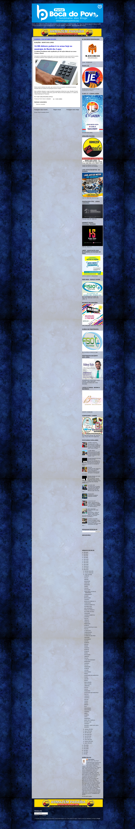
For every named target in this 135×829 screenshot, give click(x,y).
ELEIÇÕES (86, 727)
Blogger (98, 818)
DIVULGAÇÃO (87, 589)
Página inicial (57, 109)
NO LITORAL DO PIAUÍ (89, 611)
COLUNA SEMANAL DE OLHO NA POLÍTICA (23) (94, 459)
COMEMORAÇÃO (88, 594)
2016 (85, 569)
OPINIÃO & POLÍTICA (92, 442)
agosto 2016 (87, 731)
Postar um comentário (40, 104)
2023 (85, 557)
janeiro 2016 (87, 743)
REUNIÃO (86, 596)
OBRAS (86, 713)
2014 (85, 747)
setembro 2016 (88, 729)
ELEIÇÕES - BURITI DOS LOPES (91, 725)
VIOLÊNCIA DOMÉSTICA (89, 604)
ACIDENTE (86, 576)
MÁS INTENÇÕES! (88, 608)
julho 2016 (87, 732)
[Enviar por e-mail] (56, 99)
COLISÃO (86, 670)
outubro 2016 (87, 574)
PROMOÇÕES (91, 494)
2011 (85, 752)
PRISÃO (86, 586)
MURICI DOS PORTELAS (89, 720)
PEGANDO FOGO (88, 606)
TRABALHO (86, 622)
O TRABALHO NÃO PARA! (89, 635)
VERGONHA (87, 637)
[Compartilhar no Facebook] (60, 99)
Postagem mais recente (41, 109)
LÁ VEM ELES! (87, 630)
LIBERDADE (87, 685)
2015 (85, 745)
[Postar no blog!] (57, 99)
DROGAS (86, 704)
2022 (85, 559)
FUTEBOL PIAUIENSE (92, 518)
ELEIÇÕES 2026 (91, 485)
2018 (85, 566)
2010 (85, 753)
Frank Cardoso (91, 759)
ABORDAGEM (87, 666)
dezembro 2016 (88, 571)
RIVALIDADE (87, 584)
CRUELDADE (87, 613)
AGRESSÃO (87, 583)
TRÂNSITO (86, 620)
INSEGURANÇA (87, 671)
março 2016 (87, 739)
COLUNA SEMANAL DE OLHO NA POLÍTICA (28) (93, 477)
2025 (85, 554)
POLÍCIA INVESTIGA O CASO (90, 627)
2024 (85, 555)
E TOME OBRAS (91, 450)
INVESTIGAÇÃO (87, 684)
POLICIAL (90, 467)
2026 (85, 552)
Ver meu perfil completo (87, 796)
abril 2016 (87, 737)
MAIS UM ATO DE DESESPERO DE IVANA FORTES (93, 510)
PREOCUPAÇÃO (87, 682)
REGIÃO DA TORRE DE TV (90, 601)
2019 (85, 564)
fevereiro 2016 (88, 741)
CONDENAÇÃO (87, 603)
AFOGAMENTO (87, 639)
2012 (85, 750)
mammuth (89, 818)
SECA (85, 706)
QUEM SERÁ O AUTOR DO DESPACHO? (90, 592)
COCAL (85, 716)
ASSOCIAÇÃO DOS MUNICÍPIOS (91, 675)
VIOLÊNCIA (86, 599)
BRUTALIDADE (87, 597)
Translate (44, 815)
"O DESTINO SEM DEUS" (89, 659)
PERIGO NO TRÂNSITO (89, 609)
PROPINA (86, 579)
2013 (85, 748)
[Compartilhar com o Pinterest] (61, 99)
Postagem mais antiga (72, 109)
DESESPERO (87, 581)
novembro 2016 (88, 572)
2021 (85, 561)
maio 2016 (87, 736)
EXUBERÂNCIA (87, 634)
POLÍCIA (86, 689)
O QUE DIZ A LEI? (92, 501)
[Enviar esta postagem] (54, 98)
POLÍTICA (86, 694)
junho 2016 (87, 734)
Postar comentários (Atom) (43, 112)
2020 (85, 562)
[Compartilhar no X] (58, 99)
